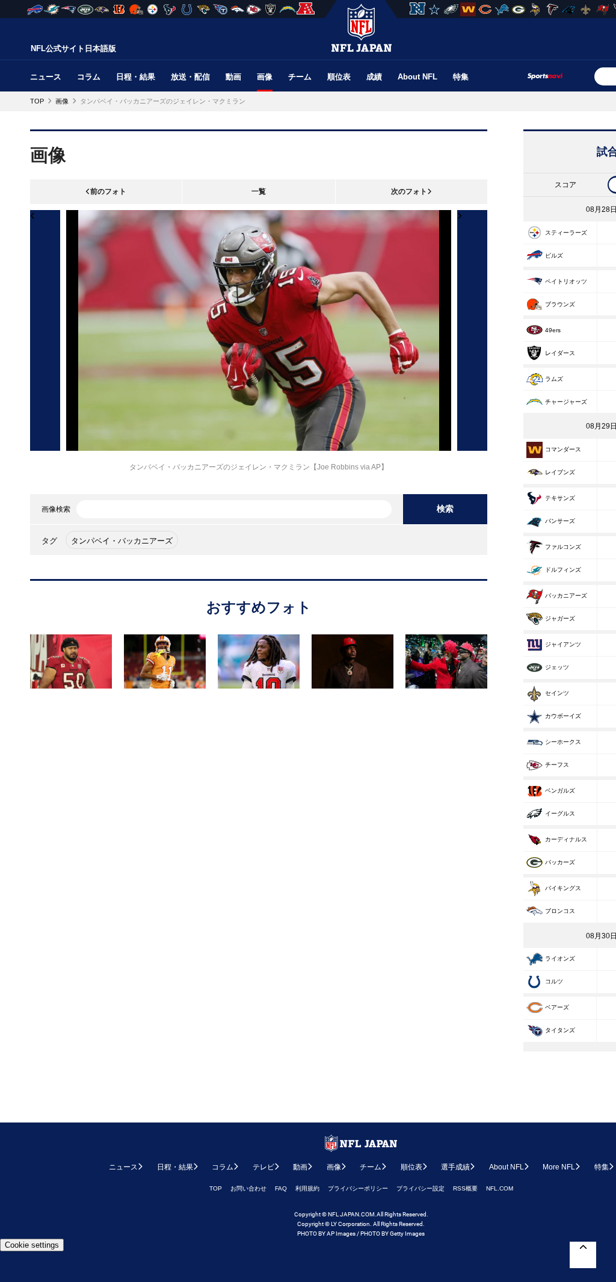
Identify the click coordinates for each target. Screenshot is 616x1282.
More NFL (559, 1167)
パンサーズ (560, 521)
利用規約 (307, 1188)
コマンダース (563, 449)
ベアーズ (557, 1007)
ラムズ (554, 379)
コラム (88, 76)
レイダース (560, 353)
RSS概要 (465, 1188)
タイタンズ (560, 1030)
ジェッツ (557, 667)
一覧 (258, 191)
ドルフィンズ (563, 569)
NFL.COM (499, 1188)
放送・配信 (190, 76)
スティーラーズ (566, 232)
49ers (553, 330)
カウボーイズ (563, 716)
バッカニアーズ (566, 595)
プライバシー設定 (420, 1188)
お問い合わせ (248, 1188)
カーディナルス (566, 839)
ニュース (45, 76)
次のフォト (409, 191)
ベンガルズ (560, 790)
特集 (461, 76)
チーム (300, 76)
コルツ (554, 981)
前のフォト (108, 191)
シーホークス (563, 742)
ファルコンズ (563, 546)
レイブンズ (560, 472)
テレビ (263, 1167)
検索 (445, 508)
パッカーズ (560, 862)
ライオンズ (560, 958)
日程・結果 (135, 76)
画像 (265, 76)
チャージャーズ (566, 401)
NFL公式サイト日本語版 (73, 48)
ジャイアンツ (563, 644)
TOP (215, 1188)
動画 (233, 76)
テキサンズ (560, 498)
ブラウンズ (560, 304)
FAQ (281, 1188)
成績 (374, 76)
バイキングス (563, 888)
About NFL (417, 76)
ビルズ (554, 255)
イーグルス (560, 813)
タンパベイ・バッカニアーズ (122, 540)
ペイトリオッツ (566, 281)
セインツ (557, 693)
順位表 (339, 76)
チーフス (557, 764)
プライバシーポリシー (358, 1188)
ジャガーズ (560, 618)
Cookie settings (32, 1244)
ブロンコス (560, 911)
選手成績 (455, 1167)
